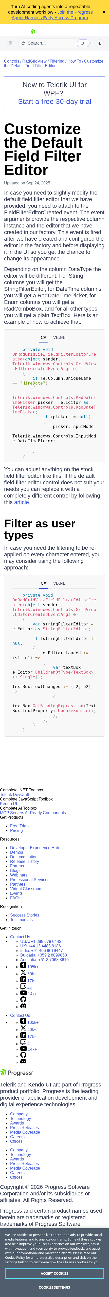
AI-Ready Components (45, 813)
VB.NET (60, 337)
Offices (16, 1141)
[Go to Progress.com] (16, 1075)
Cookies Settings (54, 1287)
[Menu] (9, 43)
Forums (17, 866)
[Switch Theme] (100, 43)
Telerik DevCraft (14, 794)
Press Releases (24, 1128)
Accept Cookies (54, 1273)
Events (16, 893)
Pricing (16, 830)
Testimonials (21, 920)
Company (19, 1114)
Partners (17, 884)
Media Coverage (25, 1132)
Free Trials (19, 826)
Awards (17, 1123)
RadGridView (34, 61)
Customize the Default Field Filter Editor (53, 63)
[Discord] (23, 1007)
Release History (24, 861)
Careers (17, 1137)
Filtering (57, 61)
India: (41, 950)
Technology (20, 1118)
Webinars (18, 875)
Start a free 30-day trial (54, 101)
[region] (54, 1262)
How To (74, 61)
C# (43, 337)
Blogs (15, 870)
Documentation (24, 857)
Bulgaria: (43, 955)
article (21, 502)
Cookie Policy (15, 1257)
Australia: (44, 960)
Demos (16, 852)
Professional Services (29, 880)
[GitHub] (23, 1001)
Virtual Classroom (26, 889)
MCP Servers (12, 813)
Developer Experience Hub (34, 848)
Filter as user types (40, 529)
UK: (40, 946)
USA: (40, 941)
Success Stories (24, 915)
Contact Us (20, 937)
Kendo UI (8, 804)
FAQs (15, 898)
